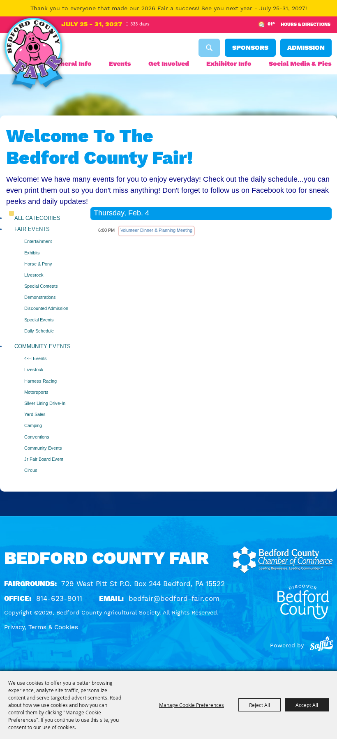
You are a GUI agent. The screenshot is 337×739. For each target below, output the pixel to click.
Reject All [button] (259, 705)
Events (120, 63)
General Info (72, 63)
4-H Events (35, 358)
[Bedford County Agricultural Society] (33, 54)
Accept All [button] (306, 705)
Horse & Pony (38, 263)
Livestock (34, 275)
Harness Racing (40, 381)
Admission (306, 47)
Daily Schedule (39, 330)
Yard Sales (35, 414)
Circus (30, 470)
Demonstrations (40, 297)
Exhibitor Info (229, 63)
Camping (33, 425)
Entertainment (38, 241)
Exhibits (32, 252)
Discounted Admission (46, 308)
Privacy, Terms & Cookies (41, 627)
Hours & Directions (305, 24)
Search (209, 48)
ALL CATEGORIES (37, 218)
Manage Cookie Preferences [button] (191, 705)
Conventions (36, 436)
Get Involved (168, 63)
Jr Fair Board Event (43, 459)
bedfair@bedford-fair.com (174, 598)
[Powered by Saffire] (321, 645)
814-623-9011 (59, 598)
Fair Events (32, 229)
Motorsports (36, 392)
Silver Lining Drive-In (44, 403)
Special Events (39, 319)
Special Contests (41, 286)
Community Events (42, 346)
